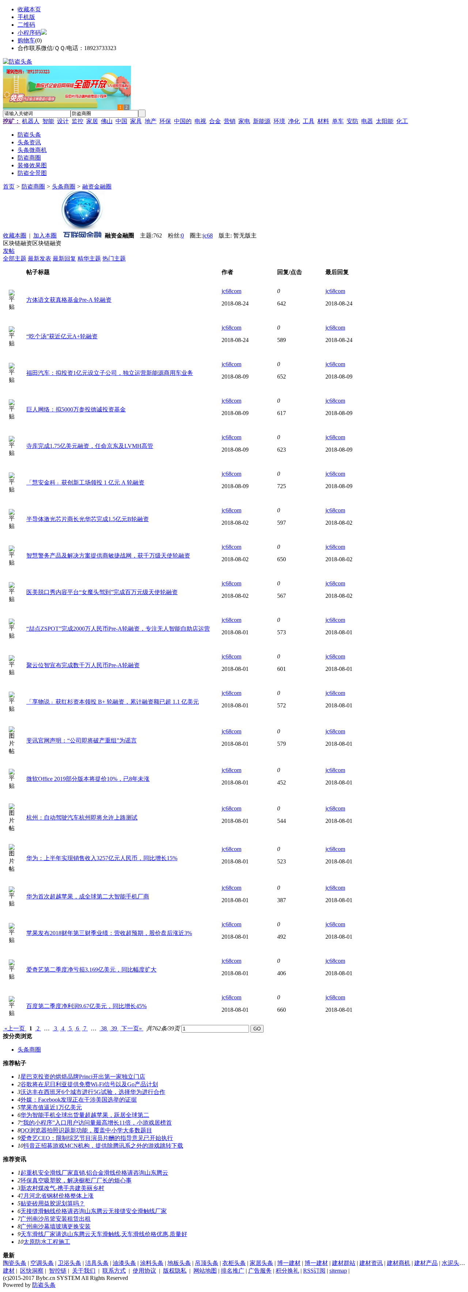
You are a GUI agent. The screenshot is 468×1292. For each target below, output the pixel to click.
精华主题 (89, 258)
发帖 (9, 251)
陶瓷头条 (14, 1263)
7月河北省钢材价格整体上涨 (57, 1196)
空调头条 (42, 1263)
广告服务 (260, 1271)
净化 (294, 121)
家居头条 (261, 1263)
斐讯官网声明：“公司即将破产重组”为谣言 (81, 740)
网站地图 (205, 1271)
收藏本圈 (14, 235)
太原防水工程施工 (46, 1242)
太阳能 (384, 121)
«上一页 (14, 1028)
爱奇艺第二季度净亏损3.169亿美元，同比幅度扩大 (91, 969)
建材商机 (398, 1263)
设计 (63, 121)
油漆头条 (124, 1263)
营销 (229, 121)
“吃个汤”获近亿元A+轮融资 (62, 336)
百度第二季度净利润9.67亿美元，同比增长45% (86, 1006)
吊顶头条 (206, 1263)
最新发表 (39, 258)
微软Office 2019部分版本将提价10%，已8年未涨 (88, 779)
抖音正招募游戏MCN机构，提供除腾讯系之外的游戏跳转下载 (103, 1146)
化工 (402, 121)
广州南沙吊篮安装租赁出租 (55, 1219)
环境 (279, 121)
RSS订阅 (314, 1271)
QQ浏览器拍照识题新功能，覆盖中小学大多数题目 (86, 1130)
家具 (136, 121)
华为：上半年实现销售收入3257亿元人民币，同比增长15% (101, 858)
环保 (165, 121)
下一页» (131, 1028)
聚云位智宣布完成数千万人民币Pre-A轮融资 (83, 665)
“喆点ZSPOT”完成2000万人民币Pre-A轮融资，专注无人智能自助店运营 (118, 629)
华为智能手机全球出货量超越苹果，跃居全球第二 (84, 1115)
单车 (338, 121)
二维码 (26, 25)
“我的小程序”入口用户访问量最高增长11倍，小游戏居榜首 (96, 1123)
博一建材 (289, 1263)
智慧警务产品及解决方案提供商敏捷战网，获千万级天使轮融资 (108, 555)
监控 (77, 121)
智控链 (58, 1271)
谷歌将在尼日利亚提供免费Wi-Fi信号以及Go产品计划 (89, 1084)
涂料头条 (151, 1263)
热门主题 (114, 258)
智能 (48, 121)
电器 (367, 121)
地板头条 (179, 1263)
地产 (150, 121)
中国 (121, 121)
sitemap (338, 1271)
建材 (9, 1271)
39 (114, 1028)
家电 (244, 121)
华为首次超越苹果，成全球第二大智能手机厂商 (87, 896)
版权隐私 (174, 1271)
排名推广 (232, 1271)
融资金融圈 (97, 186)
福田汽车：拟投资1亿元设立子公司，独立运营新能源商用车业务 (109, 373)
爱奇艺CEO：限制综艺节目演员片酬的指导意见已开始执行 (96, 1138)
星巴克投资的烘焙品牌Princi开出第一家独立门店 (82, 1077)
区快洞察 (32, 1271)
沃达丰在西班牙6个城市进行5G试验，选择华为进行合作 (92, 1092)
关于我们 (83, 1271)
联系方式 (114, 1271)
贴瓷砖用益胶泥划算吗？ (52, 1203)
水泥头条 (453, 1263)
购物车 (26, 40)
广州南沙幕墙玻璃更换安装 (55, 1226)
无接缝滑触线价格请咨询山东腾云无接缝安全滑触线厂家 (93, 1211)
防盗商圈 (33, 186)
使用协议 (144, 1271)
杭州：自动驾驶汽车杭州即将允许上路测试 (81, 817)
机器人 (30, 121)
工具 (308, 121)
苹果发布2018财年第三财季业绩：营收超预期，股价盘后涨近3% (109, 933)
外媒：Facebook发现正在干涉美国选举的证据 (78, 1100)
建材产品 (426, 1263)
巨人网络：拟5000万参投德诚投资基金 (76, 409)
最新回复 (64, 258)
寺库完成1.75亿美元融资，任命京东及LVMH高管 (89, 446)
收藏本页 (29, 9)
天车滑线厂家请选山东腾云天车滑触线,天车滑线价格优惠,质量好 (103, 1234)
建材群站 (343, 1263)
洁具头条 (97, 1263)
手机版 (26, 17)
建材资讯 (371, 1263)
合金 (215, 121)
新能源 (262, 121)
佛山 (107, 121)
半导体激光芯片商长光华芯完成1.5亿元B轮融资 (87, 519)
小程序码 (29, 33)
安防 (352, 121)
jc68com (231, 291)
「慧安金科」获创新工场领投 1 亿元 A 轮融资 (85, 482)
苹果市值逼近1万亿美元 (51, 1107)
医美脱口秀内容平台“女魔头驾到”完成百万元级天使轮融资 (102, 592)
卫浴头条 (69, 1263)
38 (103, 1028)
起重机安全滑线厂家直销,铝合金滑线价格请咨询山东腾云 (94, 1173)
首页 (9, 186)
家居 (92, 121)
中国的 (183, 121)
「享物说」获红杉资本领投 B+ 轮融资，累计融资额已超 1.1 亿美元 (112, 702)
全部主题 (14, 258)
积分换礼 (287, 1271)
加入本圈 (45, 235)
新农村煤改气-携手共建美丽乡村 (62, 1188)
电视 (200, 121)
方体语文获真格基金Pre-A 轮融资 (69, 300)
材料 (323, 121)
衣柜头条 (234, 1263)
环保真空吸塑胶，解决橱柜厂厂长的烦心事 (76, 1180)
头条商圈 (63, 186)
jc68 (208, 235)
